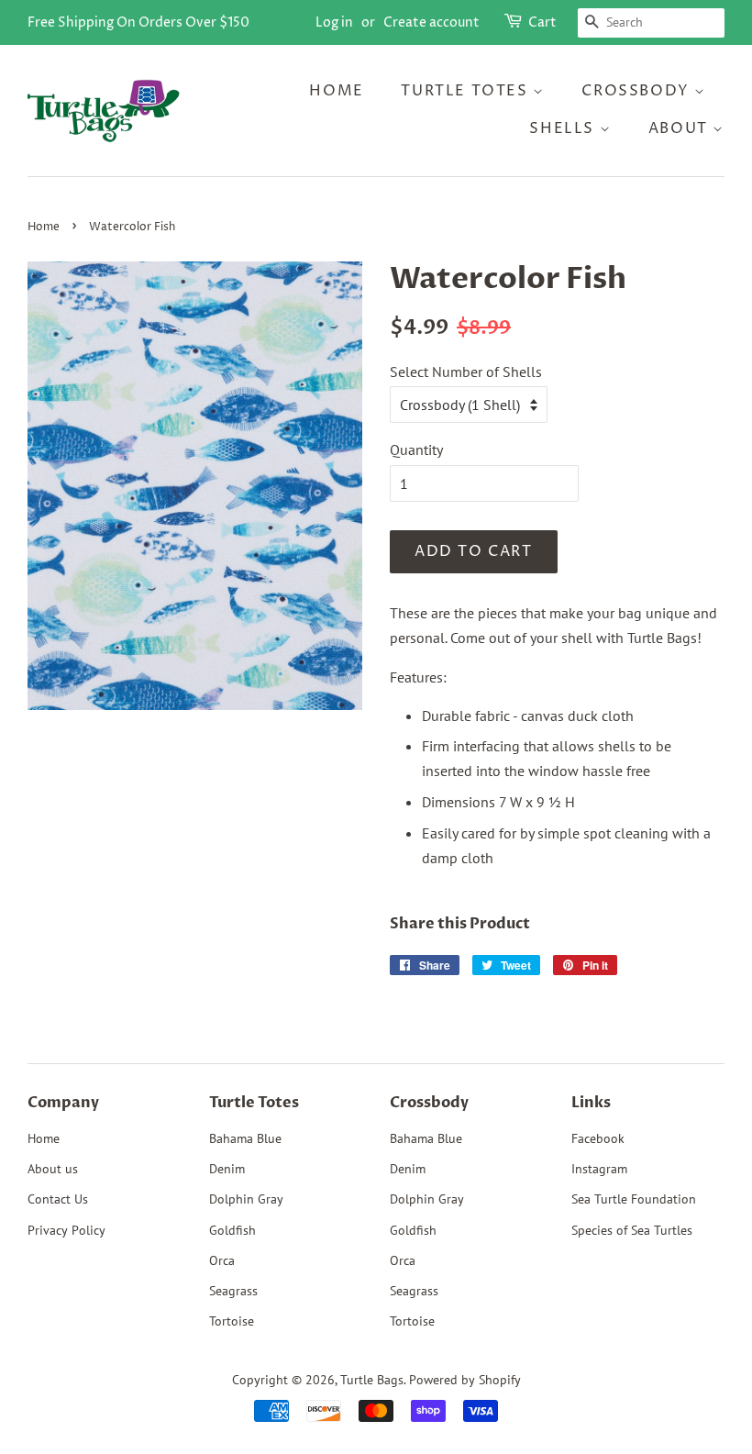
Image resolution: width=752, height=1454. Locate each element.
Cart (542, 22)
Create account (431, 22)
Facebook (598, 1138)
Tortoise (231, 1321)
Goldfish (232, 1230)
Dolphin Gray (246, 1199)
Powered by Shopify (465, 1379)
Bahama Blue (245, 1138)
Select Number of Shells (466, 371)
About (680, 128)
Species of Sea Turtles (631, 1230)
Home (336, 91)
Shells (564, 128)
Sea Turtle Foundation (633, 1199)
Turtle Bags (372, 1379)
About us (53, 1168)
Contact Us (58, 1199)
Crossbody (637, 91)
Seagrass (233, 1290)
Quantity (416, 449)
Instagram (599, 1168)
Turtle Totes (467, 91)
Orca (222, 1260)
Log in (334, 22)
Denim (227, 1168)
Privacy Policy (66, 1230)
